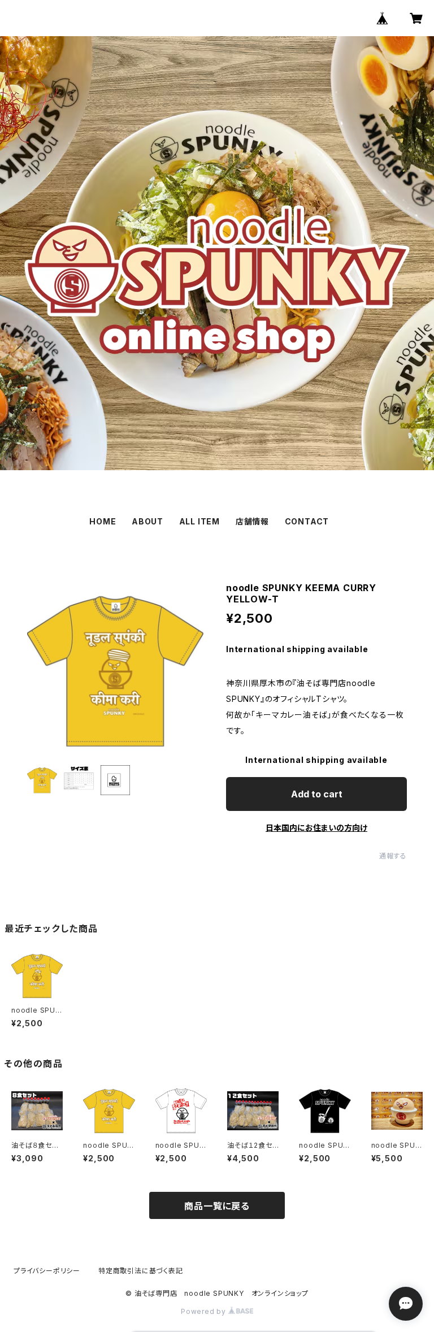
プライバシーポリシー (47, 1270)
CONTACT (307, 521)
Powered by (204, 1311)
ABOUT (147, 521)
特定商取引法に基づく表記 (140, 1270)
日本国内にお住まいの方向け (316, 827)
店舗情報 (252, 521)
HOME (102, 521)
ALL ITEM (199, 521)
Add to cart (316, 794)
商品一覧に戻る (217, 1206)
